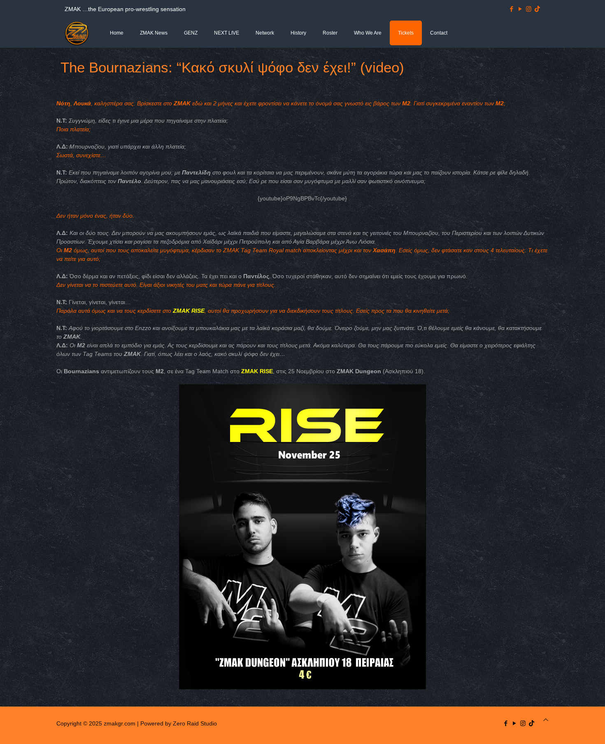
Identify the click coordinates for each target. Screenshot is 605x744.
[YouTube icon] (520, 8)
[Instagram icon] (529, 8)
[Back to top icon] (546, 720)
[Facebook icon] (511, 8)
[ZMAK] (77, 33)
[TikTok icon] (537, 8)
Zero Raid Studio (195, 723)
